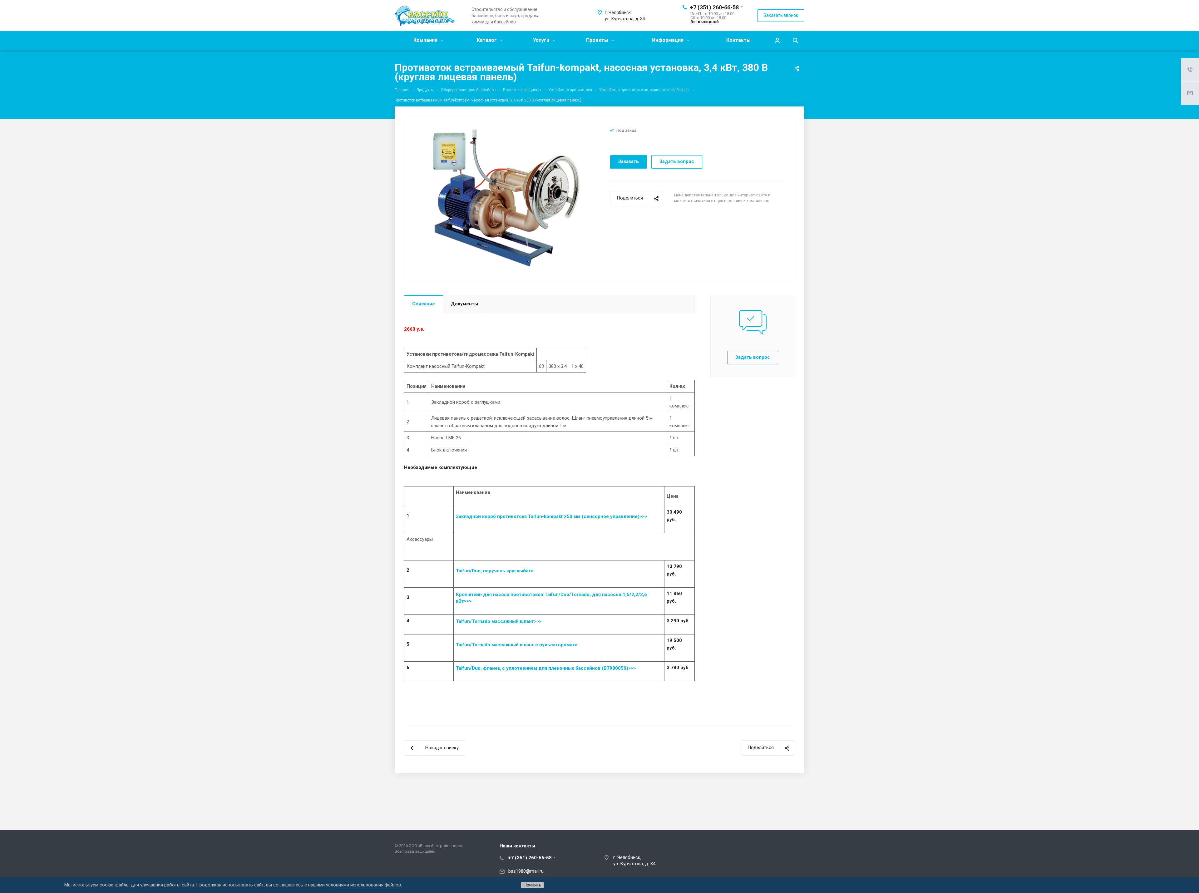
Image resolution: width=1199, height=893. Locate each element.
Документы (464, 304)
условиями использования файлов (363, 885)
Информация (668, 40)
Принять (532, 885)
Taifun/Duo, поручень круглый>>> (494, 571)
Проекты (597, 40)
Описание (423, 304)
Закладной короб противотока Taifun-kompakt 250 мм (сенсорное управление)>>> (551, 516)
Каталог (487, 40)
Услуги (541, 40)
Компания (426, 40)
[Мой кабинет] (777, 40)
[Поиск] (795, 40)
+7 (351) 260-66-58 (714, 7)
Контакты (738, 40)
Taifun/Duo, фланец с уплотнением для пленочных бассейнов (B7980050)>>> (546, 668)
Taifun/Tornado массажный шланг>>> (498, 621)
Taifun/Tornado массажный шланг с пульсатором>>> (517, 645)
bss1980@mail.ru (526, 871)
